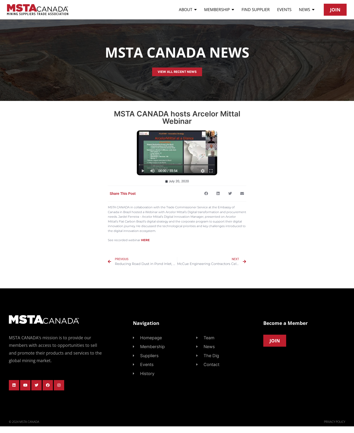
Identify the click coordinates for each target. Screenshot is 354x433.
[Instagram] (59, 385)
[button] (206, 193)
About (185, 9)
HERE (145, 240)
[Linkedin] (14, 385)
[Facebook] (48, 385)
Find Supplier (256, 9)
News (304, 9)
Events (284, 9)
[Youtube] (25, 385)
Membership (217, 9)
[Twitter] (36, 385)
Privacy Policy (334, 422)
